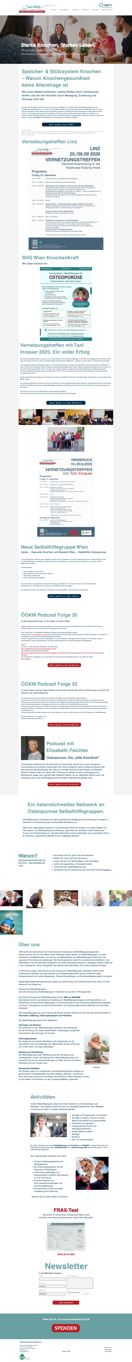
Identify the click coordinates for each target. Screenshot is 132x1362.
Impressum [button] (108, 1349)
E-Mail (41, 1275)
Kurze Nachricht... (72, 1275)
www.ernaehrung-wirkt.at (41, 634)
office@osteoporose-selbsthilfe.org (32, 718)
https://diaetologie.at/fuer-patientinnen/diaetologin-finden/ (38, 649)
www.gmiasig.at (26, 659)
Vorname (42, 1283)
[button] (66, 1328)
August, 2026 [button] (66, 1351)
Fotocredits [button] (96, 1067)
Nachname (42, 1290)
